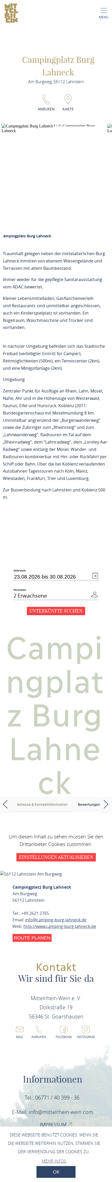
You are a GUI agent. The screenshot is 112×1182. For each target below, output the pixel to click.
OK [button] (56, 1172)
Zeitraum (20, 570)
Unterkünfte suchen (56, 611)
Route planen (32, 937)
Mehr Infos (54, 1161)
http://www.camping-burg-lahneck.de (59, 926)
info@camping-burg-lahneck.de (55, 920)
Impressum (54, 1124)
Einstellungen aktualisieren (56, 857)
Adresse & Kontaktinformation (42, 804)
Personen (20, 590)
